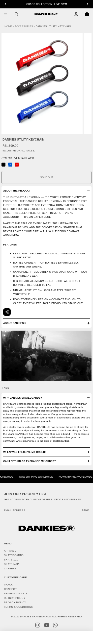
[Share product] (7, 312)
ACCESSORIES (24, 26)
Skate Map (11, 564)
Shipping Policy (16, 593)
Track (8, 584)
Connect (10, 589)
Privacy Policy (15, 602)
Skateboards (14, 555)
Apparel (10, 550)
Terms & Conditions (18, 607)
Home (8, 26)
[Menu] (5, 14)
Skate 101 (11, 559)
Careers (10, 568)
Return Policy (14, 598)
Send (85, 510)
